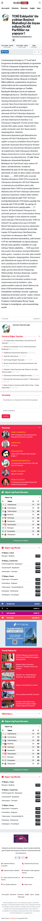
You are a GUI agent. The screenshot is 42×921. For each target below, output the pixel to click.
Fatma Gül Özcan (18, 479)
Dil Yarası (14, 445)
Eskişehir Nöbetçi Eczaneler (8, 864)
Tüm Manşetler (29, 877)
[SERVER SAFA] (5, 444)
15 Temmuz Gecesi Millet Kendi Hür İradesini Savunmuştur (24, 483)
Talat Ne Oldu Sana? (11, 356)
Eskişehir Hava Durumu (32, 863)
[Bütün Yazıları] (39, 336)
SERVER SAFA (15, 443)
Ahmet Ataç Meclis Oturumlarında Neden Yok (20, 363)
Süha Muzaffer (17, 451)
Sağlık (32, 8)
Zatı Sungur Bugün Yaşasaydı (14, 360)
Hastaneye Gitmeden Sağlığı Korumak (18, 375)
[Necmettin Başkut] (5, 472)
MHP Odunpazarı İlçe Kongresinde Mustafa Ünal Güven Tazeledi (23, 436)
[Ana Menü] (2, 3)
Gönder (6, 416)
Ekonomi (24, 8)
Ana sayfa (5, 8)
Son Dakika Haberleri (10, 884)
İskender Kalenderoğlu (22, 37)
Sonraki (36, 319)
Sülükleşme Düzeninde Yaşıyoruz (16, 353)
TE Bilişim (13, 918)
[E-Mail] (13, 40)
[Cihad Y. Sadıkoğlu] (5, 434)
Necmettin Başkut (18, 471)
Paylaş (6, 51)
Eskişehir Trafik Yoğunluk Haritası (31, 871)
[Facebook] (15, 857)
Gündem (15, 8)
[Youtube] (26, 857)
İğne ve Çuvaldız (17, 474)
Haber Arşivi (28, 884)
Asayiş (37, 894)
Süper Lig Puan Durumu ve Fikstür (10, 878)
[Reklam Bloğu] (21, 634)
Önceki (5, 319)
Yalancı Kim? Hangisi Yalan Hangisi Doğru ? (23, 455)
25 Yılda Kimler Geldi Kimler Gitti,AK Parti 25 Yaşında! (24, 464)
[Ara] (40, 3)
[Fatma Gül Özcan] (5, 482)
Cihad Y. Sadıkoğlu (18, 432)
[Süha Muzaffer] (5, 453)
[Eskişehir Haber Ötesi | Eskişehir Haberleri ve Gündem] (21, 2)
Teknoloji (21, 897)
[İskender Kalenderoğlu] (5, 17)
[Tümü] (39, 428)
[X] (19, 857)
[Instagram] (22, 857)
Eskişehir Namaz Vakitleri (11, 870)
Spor (39, 8)
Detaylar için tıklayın (21, 540)
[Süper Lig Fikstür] (39, 548)
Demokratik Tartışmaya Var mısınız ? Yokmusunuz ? (22, 379)
